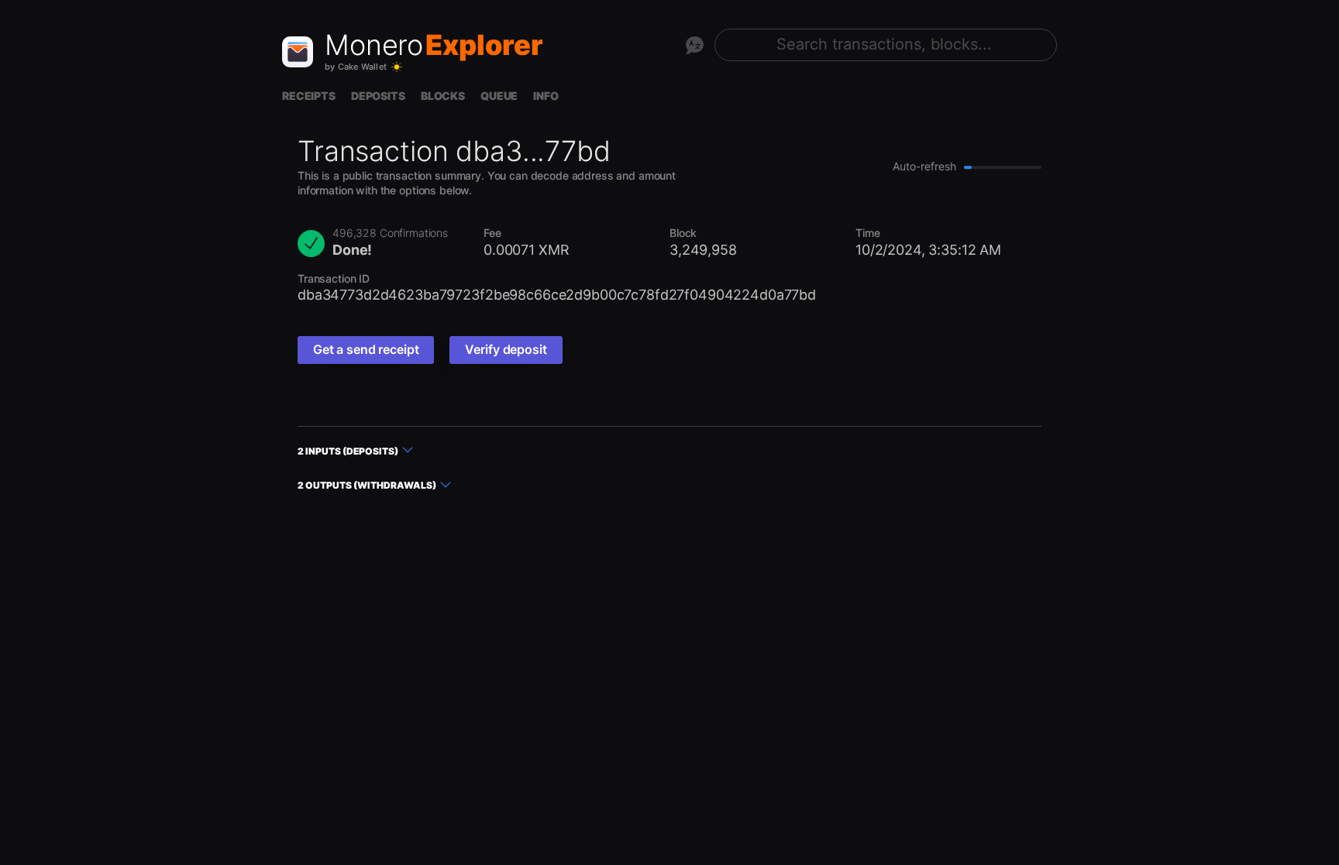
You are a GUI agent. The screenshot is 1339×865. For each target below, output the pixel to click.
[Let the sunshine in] (396, 67)
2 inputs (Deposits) (348, 451)
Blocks (443, 95)
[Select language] (694, 45)
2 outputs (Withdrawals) (367, 485)
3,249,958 (703, 250)
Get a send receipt (365, 349)
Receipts (309, 95)
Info (545, 95)
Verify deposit (505, 349)
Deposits (378, 95)
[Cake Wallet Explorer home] (297, 51)
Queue (499, 95)
